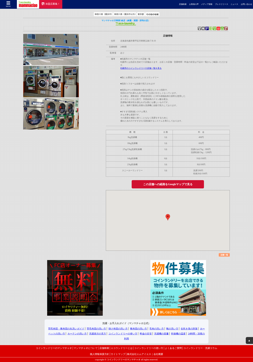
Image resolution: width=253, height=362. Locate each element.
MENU (8, 6)
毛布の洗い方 (156, 328)
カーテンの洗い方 (77, 333)
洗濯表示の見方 (97, 333)
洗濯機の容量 (161, 333)
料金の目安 (146, 333)
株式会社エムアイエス (139, 354)
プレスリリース (221, 4)
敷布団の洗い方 (138, 328)
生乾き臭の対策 (189, 328)
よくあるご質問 (173, 348)
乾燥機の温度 (178, 333)
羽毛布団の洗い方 (96, 328)
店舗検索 (183, 4)
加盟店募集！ (52, 3)
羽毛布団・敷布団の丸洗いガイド (66, 328)
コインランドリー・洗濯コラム (200, 348)
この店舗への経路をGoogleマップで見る (168, 184)
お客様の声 (194, 4)
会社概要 (158, 354)
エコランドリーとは (122, 348)
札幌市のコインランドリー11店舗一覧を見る (141, 68)
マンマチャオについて (86, 348)
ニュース (234, 4)
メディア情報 (206, 4)
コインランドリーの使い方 (122, 333)
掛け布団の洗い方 (118, 328)
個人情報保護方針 (99, 354)
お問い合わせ (246, 4)
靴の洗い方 (172, 328)
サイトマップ (118, 354)
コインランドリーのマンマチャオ (54, 348)
